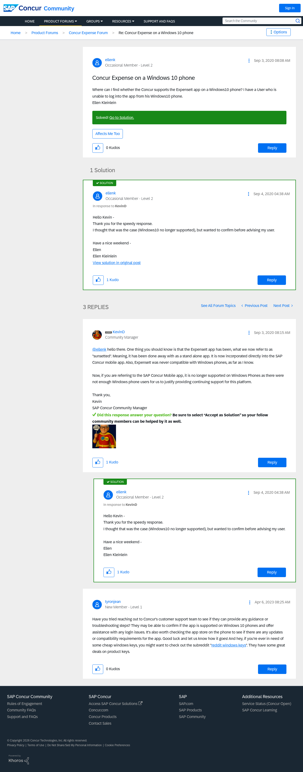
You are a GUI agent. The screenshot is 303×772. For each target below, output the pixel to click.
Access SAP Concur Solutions (113, 704)
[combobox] (262, 21)
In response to (109, 206)
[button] (249, 61)
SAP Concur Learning (259, 710)
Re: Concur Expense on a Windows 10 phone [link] (156, 33)
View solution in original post (117, 263)
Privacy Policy (15, 745)
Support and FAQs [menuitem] (159, 21)
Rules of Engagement (24, 704)
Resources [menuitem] (121, 21)
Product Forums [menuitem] (59, 21)
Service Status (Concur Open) (266, 704)
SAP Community (192, 717)
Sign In (290, 8)
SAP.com (186, 704)
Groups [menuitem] (93, 21)
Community (59, 8)
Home (16, 33)
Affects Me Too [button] (107, 134)
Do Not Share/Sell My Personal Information (74, 745)
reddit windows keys (228, 645)
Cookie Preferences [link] (117, 745)
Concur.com (98, 710)
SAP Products (190, 710)
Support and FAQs (22, 717)
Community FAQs (21, 710)
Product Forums (44, 33)
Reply (272, 148)
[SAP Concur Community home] (22, 8)
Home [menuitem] (30, 21)
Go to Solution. (121, 118)
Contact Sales (100, 723)
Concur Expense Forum (88, 33)
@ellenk (99, 349)
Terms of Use (35, 745)
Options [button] (280, 32)
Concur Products (102, 717)
